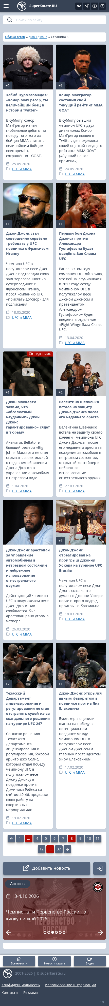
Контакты (10, 992)
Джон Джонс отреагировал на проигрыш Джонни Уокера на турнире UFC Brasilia (80, 560)
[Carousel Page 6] (64, 932)
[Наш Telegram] (86, 6)
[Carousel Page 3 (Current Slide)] (52, 932)
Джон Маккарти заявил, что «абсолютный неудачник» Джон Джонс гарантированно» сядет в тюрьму (28, 417)
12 (42, 849)
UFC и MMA (22, 168)
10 (89, 838)
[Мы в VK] (78, 6)
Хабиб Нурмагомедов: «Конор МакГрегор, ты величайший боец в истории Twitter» (27, 102)
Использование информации (70, 984)
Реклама (30, 992)
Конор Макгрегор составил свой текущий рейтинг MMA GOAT (81, 102)
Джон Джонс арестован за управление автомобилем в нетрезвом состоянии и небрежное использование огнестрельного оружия (28, 568)
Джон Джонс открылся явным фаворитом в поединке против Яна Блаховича (80, 701)
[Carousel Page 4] (56, 932)
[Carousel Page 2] (48, 932)
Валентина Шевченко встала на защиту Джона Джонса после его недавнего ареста (79, 409)
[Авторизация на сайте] (99, 868)
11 (98, 838)
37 (59, 849)
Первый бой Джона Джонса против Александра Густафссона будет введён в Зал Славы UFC (77, 246)
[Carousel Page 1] (45, 932)
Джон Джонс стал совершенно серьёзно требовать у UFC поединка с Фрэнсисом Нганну (27, 243)
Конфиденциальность (21, 984)
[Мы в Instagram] (102, 6)
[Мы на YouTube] (94, 6)
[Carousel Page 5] (60, 932)
